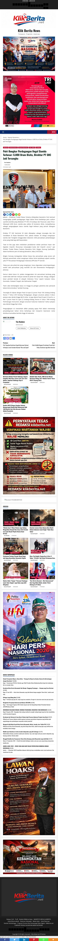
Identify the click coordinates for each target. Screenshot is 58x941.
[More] (19, 214)
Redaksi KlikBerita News (26, 919)
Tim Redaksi (7, 162)
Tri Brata (38, 147)
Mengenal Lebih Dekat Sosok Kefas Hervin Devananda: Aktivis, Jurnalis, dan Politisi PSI (24, 724)
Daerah (6, 372)
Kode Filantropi (45, 921)
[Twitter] (7, 214)
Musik (17, 522)
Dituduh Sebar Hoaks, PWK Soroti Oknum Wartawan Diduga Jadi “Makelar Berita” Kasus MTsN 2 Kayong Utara (42, 378)
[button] (3, 132)
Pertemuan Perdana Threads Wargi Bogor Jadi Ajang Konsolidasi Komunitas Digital (14, 557)
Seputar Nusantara (23, 147)
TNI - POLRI (32, 147)
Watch (53, 132)
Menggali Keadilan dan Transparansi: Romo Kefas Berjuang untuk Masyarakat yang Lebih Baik (25, 739)
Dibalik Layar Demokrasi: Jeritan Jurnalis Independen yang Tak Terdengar (21, 732)
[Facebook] (4, 214)
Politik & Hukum (13, 147)
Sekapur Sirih (10, 919)
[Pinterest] (13, 214)
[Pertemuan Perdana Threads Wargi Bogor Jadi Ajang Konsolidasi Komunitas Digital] (15, 546)
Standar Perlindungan (10, 923)
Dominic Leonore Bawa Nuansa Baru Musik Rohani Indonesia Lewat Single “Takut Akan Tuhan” (41, 530)
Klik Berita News (29, 30)
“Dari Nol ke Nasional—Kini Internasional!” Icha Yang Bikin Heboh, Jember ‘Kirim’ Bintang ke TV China (42, 583)
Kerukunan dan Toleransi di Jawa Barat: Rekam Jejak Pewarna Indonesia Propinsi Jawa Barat (25, 717)
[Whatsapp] (16, 214)
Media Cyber (36, 921)
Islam (19, 399)
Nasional (6, 147)
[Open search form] (45, 132)
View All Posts (34, 328)
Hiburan (12, 522)
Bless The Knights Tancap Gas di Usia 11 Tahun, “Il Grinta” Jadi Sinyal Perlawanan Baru (42, 557)
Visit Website (21, 328)
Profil (16, 919)
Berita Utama (8, 399)
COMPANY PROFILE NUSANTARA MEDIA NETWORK (28, 925)
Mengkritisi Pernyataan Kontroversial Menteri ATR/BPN (16, 703)
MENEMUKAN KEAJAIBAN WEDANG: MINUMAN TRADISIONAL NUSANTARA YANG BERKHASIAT (25, 710)
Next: (43, 345)
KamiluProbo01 (7, 384)
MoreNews (34, 934)
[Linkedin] (10, 214)
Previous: (16, 345)
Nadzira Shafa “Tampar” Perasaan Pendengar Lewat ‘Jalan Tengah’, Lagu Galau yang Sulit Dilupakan (15, 583)
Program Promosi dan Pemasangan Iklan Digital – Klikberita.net (35, 923)
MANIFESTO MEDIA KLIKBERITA (42, 919)
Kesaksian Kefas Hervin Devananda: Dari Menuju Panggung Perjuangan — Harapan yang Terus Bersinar (28, 688)
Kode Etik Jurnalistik (13, 921)
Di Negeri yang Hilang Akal (9, 697)
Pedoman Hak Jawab (26, 921)
